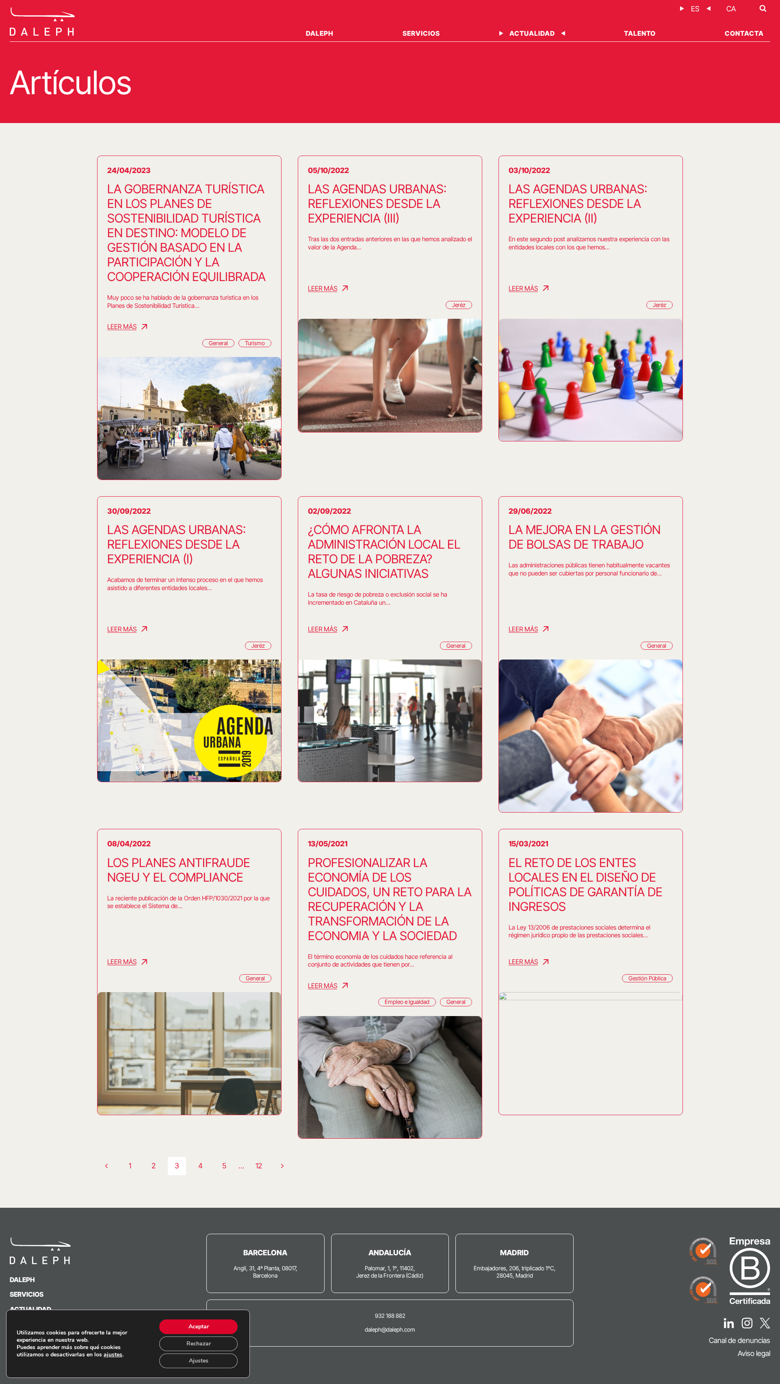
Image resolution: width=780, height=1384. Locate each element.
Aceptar (198, 1326)
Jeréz (459, 304)
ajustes (113, 1354)
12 (259, 1165)
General (218, 343)
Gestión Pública (647, 978)
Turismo (255, 343)
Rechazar (198, 1343)
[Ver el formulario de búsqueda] (763, 8)
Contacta (744, 33)
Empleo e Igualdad (407, 1001)
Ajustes (198, 1361)
